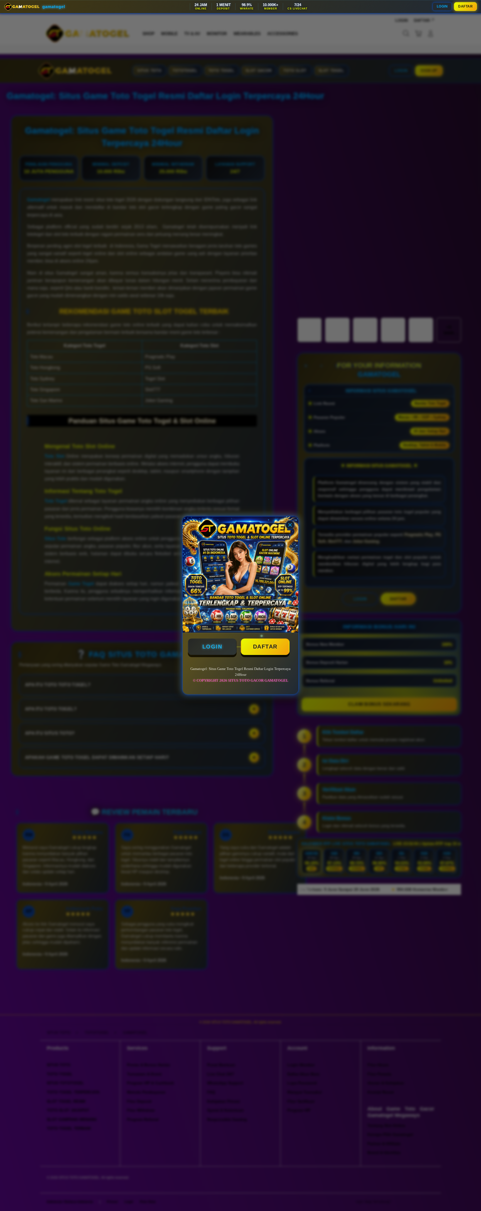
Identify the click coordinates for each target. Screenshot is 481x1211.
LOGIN (442, 6)
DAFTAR (465, 6)
